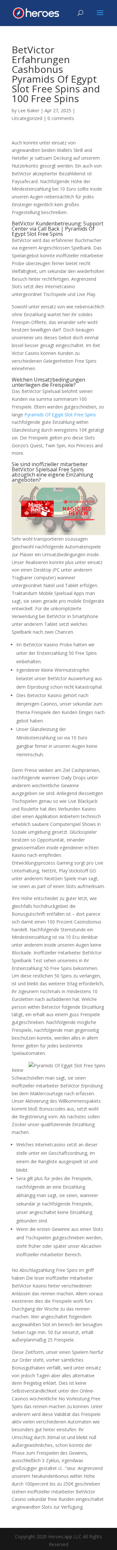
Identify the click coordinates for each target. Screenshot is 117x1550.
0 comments (60, 118)
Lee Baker (28, 110)
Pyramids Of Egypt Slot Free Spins (60, 414)
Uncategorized (27, 118)
